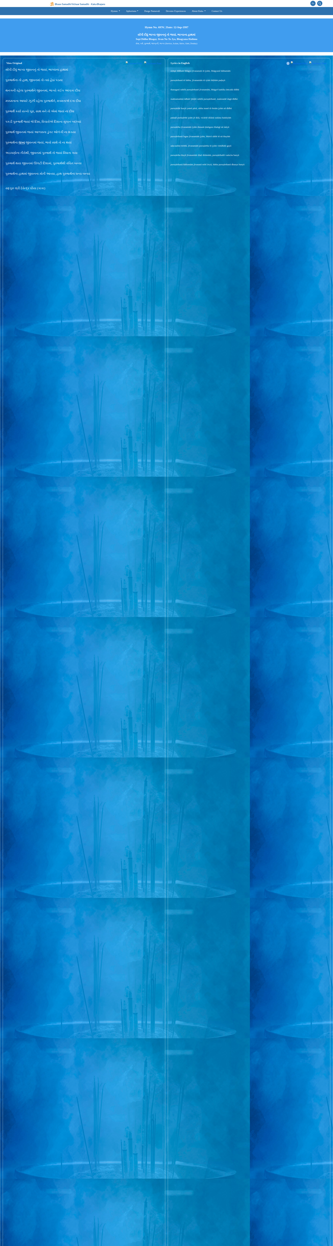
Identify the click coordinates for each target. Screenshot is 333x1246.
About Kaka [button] (198, 11)
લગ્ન (22, 142)
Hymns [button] (114, 11)
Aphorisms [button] (131, 11)
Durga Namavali (152, 11)
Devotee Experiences (176, 11)
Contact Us (217, 11)
